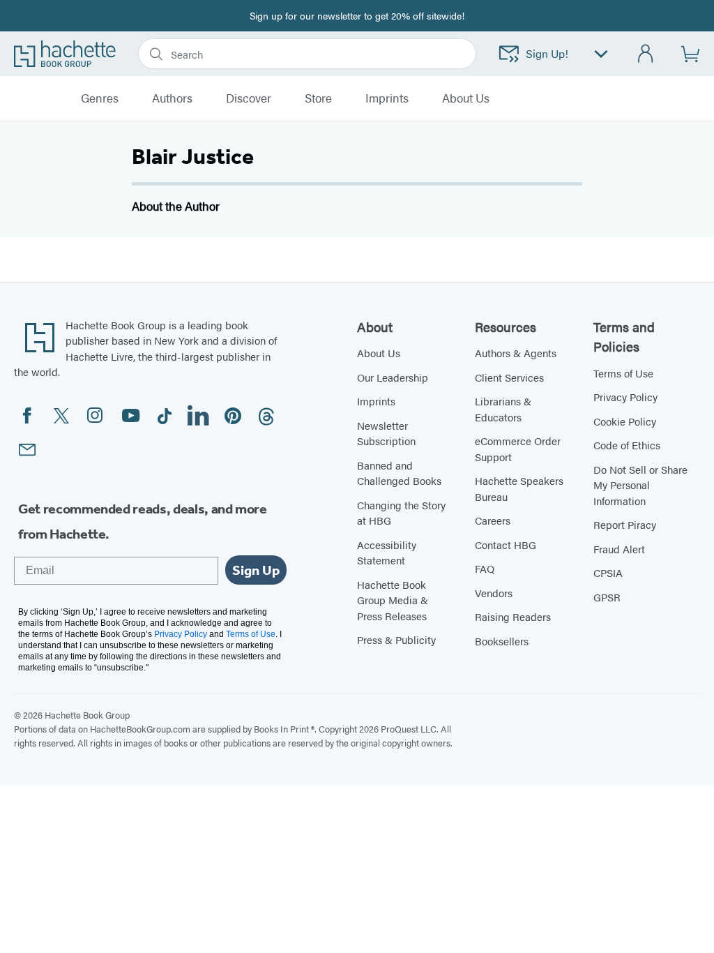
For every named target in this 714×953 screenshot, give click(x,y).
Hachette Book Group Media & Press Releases (392, 600)
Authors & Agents (515, 352)
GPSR (607, 597)
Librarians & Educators (503, 408)
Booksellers (502, 640)
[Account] (646, 54)
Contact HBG (505, 544)
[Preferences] (601, 54)
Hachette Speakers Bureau (519, 488)
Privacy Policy (625, 396)
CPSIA (608, 572)
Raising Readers (513, 616)
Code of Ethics (626, 444)
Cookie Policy (624, 421)
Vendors (493, 592)
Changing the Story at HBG (401, 512)
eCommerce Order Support (518, 448)
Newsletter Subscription (386, 433)
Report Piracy (624, 524)
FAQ (484, 568)
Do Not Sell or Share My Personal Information (640, 485)
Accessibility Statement (386, 552)
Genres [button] (100, 98)
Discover (248, 98)
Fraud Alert (619, 548)
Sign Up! (547, 53)
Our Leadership (392, 377)
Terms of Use (623, 373)
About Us (378, 352)
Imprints (387, 98)
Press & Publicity (396, 639)
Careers (492, 520)
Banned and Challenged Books (399, 473)
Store (318, 98)
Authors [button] (172, 98)
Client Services (509, 377)
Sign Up (256, 570)
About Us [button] (465, 98)
